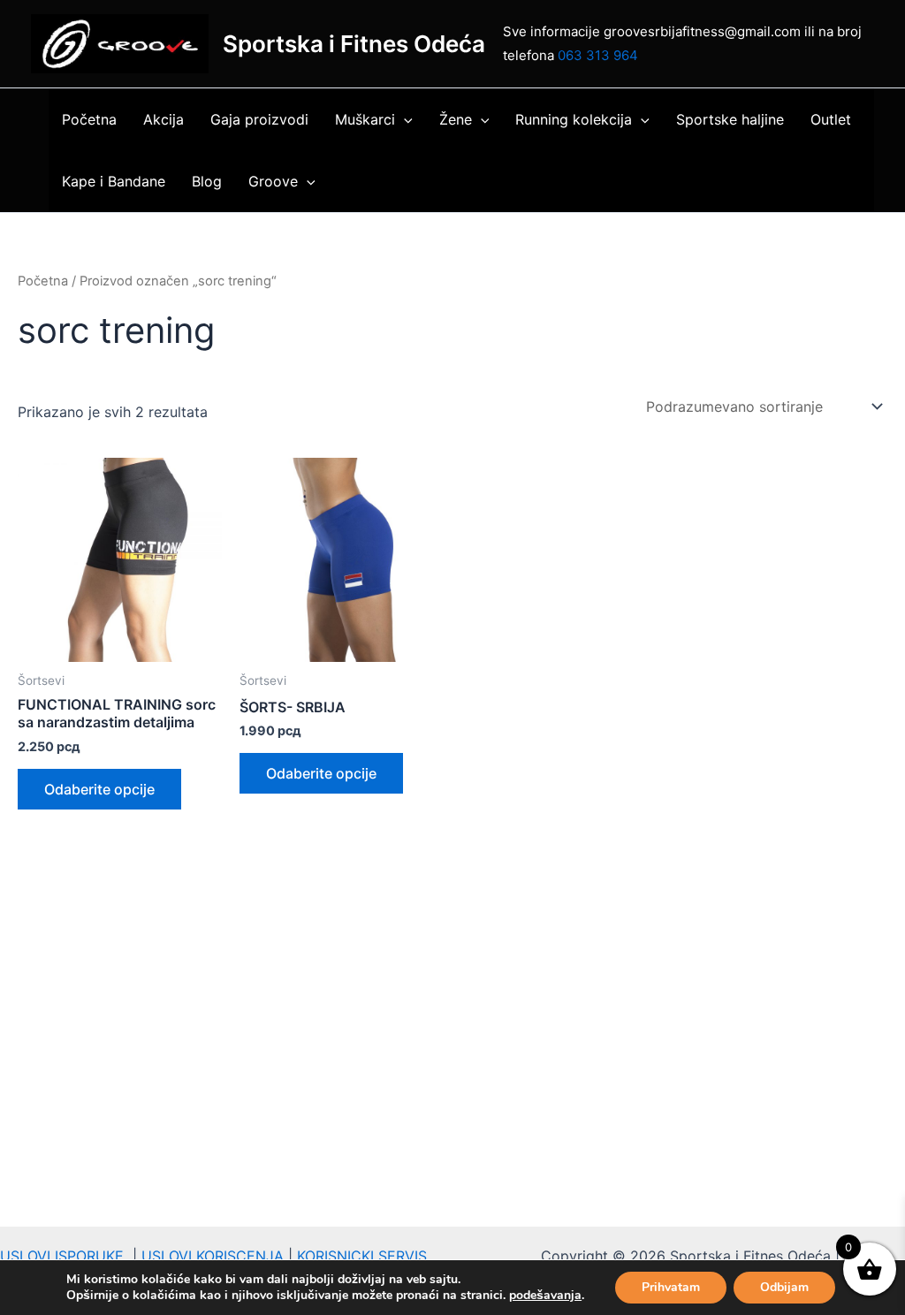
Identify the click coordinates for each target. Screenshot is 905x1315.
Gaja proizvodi (259, 119)
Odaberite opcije (99, 789)
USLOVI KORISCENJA (212, 1256)
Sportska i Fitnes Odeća (354, 43)
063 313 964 (598, 55)
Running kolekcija (573, 119)
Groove (273, 181)
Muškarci (365, 119)
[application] (404, 119)
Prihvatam (671, 1287)
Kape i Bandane (113, 181)
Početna (89, 119)
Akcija (163, 119)
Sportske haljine (730, 119)
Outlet (830, 119)
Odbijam (784, 1287)
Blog (207, 181)
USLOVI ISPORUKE (66, 1256)
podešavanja (545, 1296)
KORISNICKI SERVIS (362, 1256)
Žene (455, 119)
